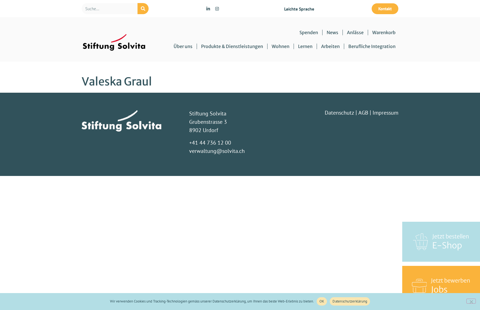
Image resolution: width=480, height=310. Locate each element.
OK (321, 301)
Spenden (308, 32)
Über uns (183, 46)
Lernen (305, 46)
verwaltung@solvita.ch (217, 151)
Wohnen (280, 46)
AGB (363, 112)
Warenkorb (384, 32)
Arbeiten (330, 46)
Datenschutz (339, 112)
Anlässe (355, 32)
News (332, 32)
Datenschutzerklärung (349, 301)
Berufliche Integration (372, 46)
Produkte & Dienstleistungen (232, 46)
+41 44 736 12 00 (210, 142)
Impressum (385, 112)
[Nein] (471, 301)
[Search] (143, 8)
